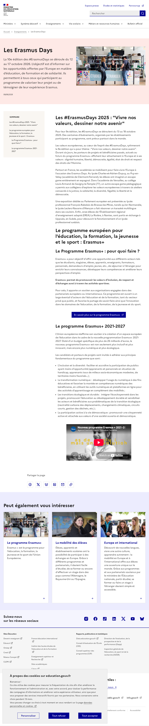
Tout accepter (90, 715)
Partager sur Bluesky (46, 484)
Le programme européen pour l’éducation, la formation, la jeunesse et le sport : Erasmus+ (22, 133)
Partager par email (63, 484)
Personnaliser (28, 715)
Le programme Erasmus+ (24, 543)
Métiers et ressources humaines (104, 23)
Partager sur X (38, 484)
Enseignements (53, 23)
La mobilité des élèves (71, 543)
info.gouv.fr (132, 697)
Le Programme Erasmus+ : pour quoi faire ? (25, 141)
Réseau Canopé (10, 657)
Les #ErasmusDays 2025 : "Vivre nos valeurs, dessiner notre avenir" (23, 123)
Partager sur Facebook (30, 484)
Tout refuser (59, 715)
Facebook (95, 618)
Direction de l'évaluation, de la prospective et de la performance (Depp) (117, 641)
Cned (5, 652)
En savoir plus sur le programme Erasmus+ (97, 315)
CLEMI (6, 662)
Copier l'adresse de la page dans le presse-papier (71, 484)
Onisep (6, 648)
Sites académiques (39, 664)
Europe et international (120, 543)
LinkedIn (114, 618)
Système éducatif (29, 23)
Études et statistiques (113, 5)
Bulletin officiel (135, 23)
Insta (86, 618)
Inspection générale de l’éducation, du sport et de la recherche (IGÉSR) (116, 652)
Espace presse (92, 5)
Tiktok (104, 618)
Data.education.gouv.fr (86, 638)
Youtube (132, 618)
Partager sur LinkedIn (54, 484)
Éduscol (6, 643)
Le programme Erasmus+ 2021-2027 (24, 150)
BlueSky (142, 618)
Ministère (8, 23)
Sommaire (14, 117)
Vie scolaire (74, 23)
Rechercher (143, 13)
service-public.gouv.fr (109, 697)
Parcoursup (135, 5)
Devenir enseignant (11, 638)
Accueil (6, 31)
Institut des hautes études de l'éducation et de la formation (44, 647)
